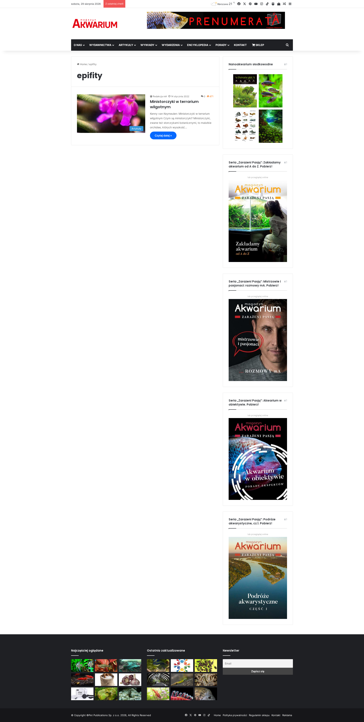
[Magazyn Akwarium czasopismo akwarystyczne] (94, 24)
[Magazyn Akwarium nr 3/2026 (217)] (182, 693)
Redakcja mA (160, 96)
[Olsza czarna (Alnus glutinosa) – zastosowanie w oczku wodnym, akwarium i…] (206, 665)
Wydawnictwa (100, 45)
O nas (78, 45)
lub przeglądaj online (258, 296)
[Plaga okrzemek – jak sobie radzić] (106, 665)
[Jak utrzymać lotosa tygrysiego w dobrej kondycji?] (106, 693)
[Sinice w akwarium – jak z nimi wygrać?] (130, 665)
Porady (221, 45)
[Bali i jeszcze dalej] (158, 679)
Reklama (287, 715)
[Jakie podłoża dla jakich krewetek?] (82, 679)
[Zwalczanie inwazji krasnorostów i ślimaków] (130, 693)
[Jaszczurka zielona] (182, 679)
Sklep (259, 45)
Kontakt (240, 45)
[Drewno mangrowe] (206, 679)
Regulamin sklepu (259, 715)
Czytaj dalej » (163, 135)
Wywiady (147, 45)
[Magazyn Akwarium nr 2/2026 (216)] (206, 693)
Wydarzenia (171, 45)
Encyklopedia (197, 45)
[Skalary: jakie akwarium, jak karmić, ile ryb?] (82, 665)
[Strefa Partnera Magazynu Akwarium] (182, 665)
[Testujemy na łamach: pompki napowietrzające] (82, 693)
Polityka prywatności (235, 715)
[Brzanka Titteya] (158, 693)
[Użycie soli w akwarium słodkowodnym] (106, 679)
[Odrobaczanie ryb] (130, 679)
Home (83, 64)
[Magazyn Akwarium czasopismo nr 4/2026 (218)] (158, 665)
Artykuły (126, 45)
